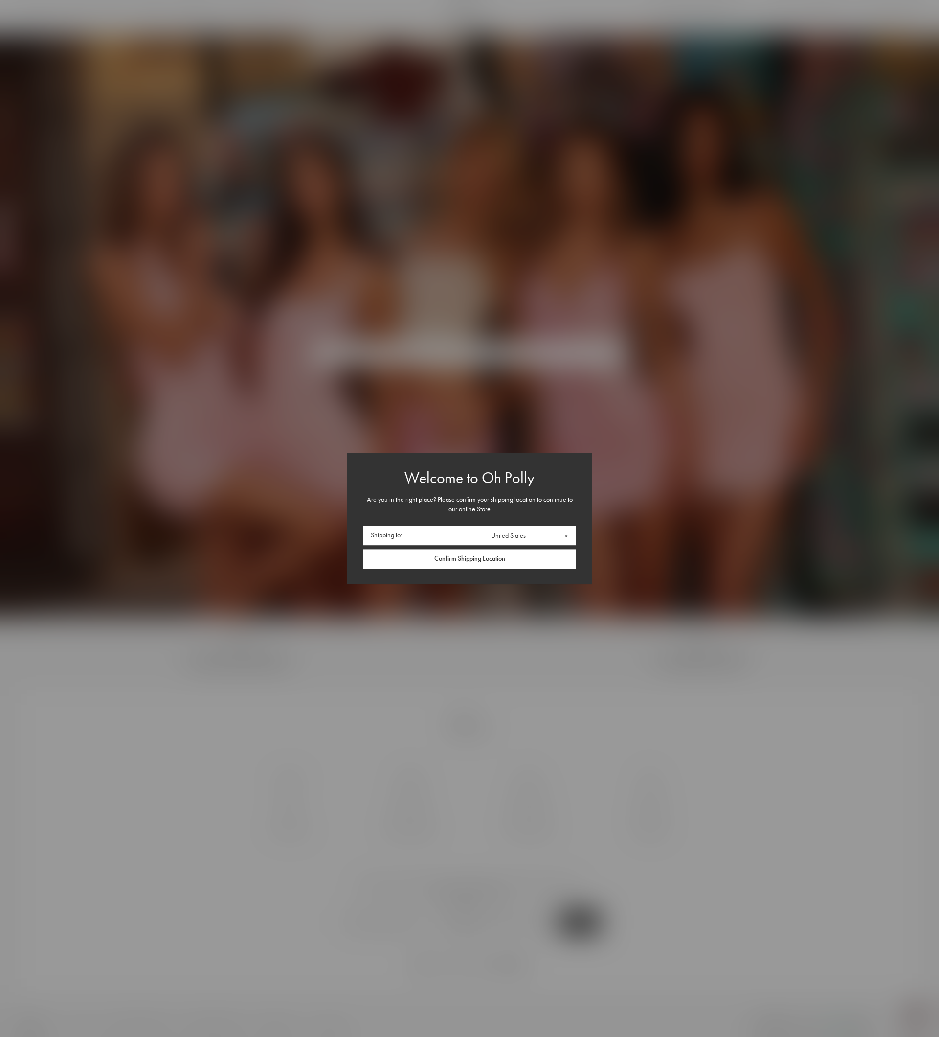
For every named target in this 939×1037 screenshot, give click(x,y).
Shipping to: (386, 535)
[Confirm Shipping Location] (469, 559)
